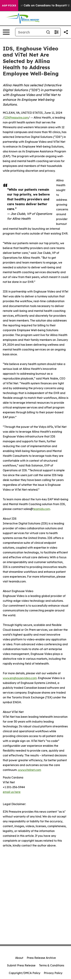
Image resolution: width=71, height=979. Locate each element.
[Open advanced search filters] (56, 32)
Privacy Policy (53, 973)
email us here (12, 792)
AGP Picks (9, 5)
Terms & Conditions (51, 965)
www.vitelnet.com (29, 770)
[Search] (48, 32)
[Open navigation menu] (6, 32)
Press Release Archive (41, 957)
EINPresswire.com (16, 117)
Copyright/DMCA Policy (24, 973)
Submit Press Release (21, 965)
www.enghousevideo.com (20, 678)
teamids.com (41, 509)
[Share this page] (65, 32)
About (19, 957)
